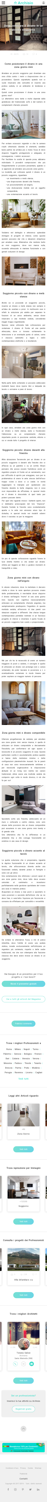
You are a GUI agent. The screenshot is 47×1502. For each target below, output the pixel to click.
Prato (26, 1068)
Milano (18, 1049)
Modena (36, 1068)
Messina (8, 1063)
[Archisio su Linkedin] (38, 1489)
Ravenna (19, 1072)
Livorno (29, 1072)
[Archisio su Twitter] (31, 1489)
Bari (7, 1058)
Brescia (8, 1068)
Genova (17, 1054)
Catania (15, 1058)
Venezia (26, 1058)
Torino (36, 1049)
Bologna (28, 1054)
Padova (18, 1063)
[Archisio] (23, 3)
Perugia (8, 1072)
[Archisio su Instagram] (16, 1489)
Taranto (37, 1063)
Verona (36, 1058)
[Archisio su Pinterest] (23, 1489)
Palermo (7, 1054)
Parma (18, 1068)
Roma (9, 1049)
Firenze (38, 1054)
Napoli (27, 1049)
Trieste (28, 1063)
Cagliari (38, 1072)
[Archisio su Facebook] (8, 1489)
